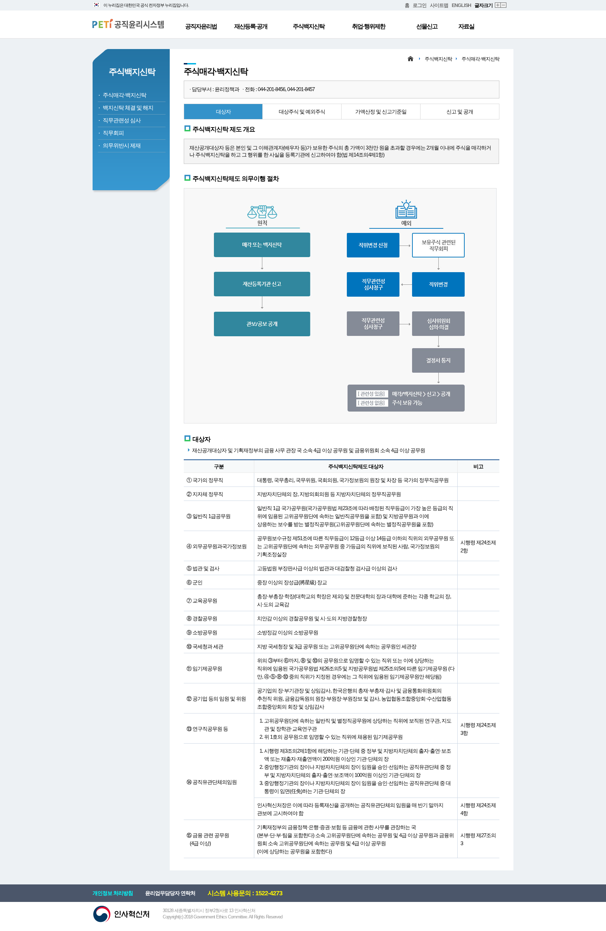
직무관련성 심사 (122, 120)
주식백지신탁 (308, 26)
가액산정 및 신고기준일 (380, 112)
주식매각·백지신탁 (124, 95)
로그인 (419, 5)
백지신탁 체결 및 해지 (128, 108)
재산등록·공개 (250, 26)
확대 (498, 5)
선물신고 (426, 26)
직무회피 (113, 133)
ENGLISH (461, 5)
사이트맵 (439, 5)
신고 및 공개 (459, 112)
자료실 (466, 26)
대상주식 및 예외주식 (302, 112)
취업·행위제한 (368, 26)
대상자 (223, 112)
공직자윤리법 (201, 26)
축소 (504, 5)
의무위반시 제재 (122, 146)
